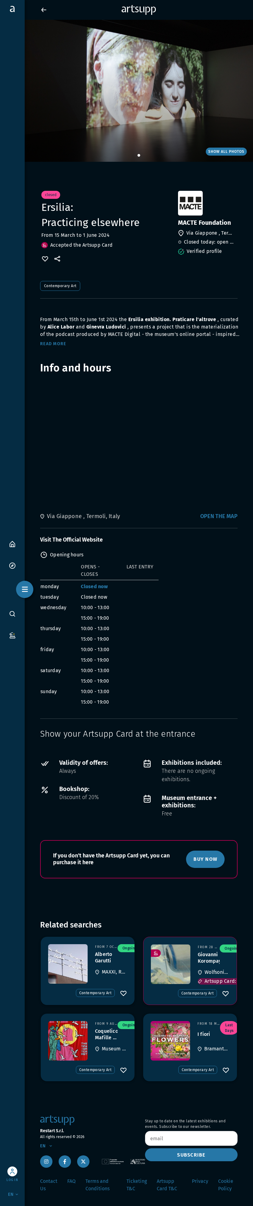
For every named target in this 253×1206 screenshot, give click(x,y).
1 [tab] (139, 156)
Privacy (200, 1181)
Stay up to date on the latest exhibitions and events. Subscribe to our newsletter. (185, 1124)
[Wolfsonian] (170, 964)
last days (229, 1028)
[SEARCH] (12, 613)
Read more (53, 343)
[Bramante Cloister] (170, 1041)
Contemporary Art (60, 286)
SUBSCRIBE (191, 1155)
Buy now (205, 859)
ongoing (129, 948)
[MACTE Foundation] (207, 203)
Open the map (219, 516)
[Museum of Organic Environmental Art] (68, 1041)
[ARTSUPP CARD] (12, 635)
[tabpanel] (126, 91)
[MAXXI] (68, 964)
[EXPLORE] (12, 565)
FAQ (71, 1181)
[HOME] (12, 543)
